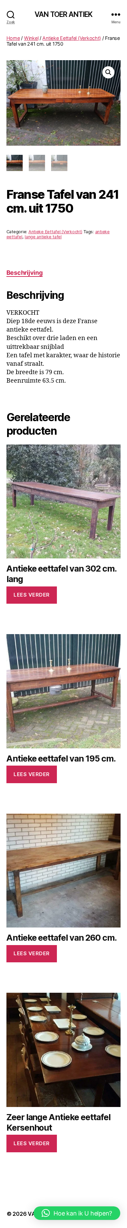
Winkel (31, 38)
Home (13, 38)
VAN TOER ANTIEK (63, 14)
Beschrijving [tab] (24, 272)
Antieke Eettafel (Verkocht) (71, 38)
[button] (108, 72)
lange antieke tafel (43, 236)
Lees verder (32, 595)
